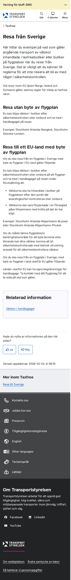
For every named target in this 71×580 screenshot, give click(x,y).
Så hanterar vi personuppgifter (22, 570)
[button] (41, 15)
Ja (11, 349)
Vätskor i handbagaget (20, 308)
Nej (27, 349)
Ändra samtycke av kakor (43, 561)
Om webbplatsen (14, 561)
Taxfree (10, 26)
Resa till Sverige (13, 384)
